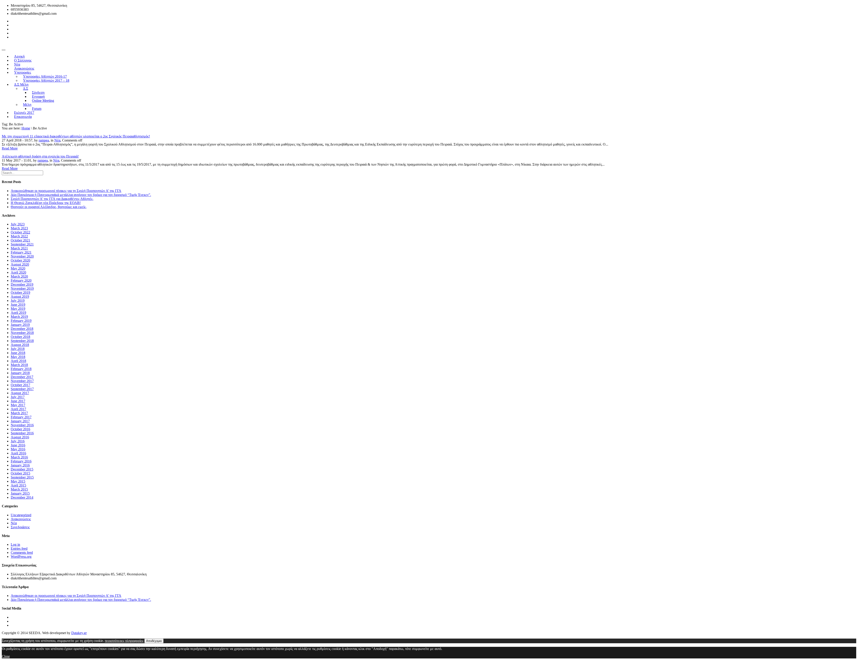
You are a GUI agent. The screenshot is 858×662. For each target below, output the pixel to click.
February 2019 (21, 321)
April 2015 (18, 485)
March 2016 (19, 457)
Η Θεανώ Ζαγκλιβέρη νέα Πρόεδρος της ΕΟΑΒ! (46, 203)
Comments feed (22, 552)
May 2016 (18, 449)
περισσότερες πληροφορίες (124, 641)
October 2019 (20, 292)
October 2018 (20, 337)
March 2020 (19, 276)
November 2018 (22, 333)
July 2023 (18, 224)
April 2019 (18, 312)
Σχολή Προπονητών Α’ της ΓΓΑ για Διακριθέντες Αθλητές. (52, 199)
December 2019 (22, 284)
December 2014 (22, 497)
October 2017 (20, 385)
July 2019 (18, 300)
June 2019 (18, 304)
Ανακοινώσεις (21, 519)
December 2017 (22, 377)
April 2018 (18, 361)
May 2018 (18, 357)
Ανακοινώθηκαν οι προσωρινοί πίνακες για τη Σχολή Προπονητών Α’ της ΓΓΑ (66, 191)
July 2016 (18, 441)
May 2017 (18, 405)
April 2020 (18, 272)
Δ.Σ (25, 88)
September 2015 (22, 477)
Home (25, 128)
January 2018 (20, 373)
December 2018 (22, 329)
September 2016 (22, 433)
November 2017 (22, 381)
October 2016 (20, 429)
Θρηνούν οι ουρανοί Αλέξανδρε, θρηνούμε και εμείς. (48, 207)
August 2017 (20, 393)
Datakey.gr (79, 633)
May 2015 (18, 481)
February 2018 (21, 369)
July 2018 (18, 349)
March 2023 (19, 228)
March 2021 (19, 248)
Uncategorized (21, 515)
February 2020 (21, 280)
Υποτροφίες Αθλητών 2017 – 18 (46, 80)
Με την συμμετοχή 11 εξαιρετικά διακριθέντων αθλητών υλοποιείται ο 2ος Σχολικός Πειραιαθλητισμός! (76, 136)
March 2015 (19, 489)
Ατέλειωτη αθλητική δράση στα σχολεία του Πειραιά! (40, 156)
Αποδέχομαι (154, 641)
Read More (10, 148)
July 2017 (18, 397)
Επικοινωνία (23, 117)
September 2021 (22, 244)
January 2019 (20, 325)
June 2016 (18, 445)
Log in (15, 544)
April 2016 (18, 453)
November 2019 (22, 288)
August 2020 (20, 264)
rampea (44, 140)
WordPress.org (21, 556)
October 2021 (20, 240)
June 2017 (18, 401)
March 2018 (19, 365)
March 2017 (19, 413)
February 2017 (21, 417)
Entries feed (19, 548)
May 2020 (18, 268)
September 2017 (22, 389)
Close (6, 656)
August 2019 (20, 296)
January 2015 (20, 493)
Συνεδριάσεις (20, 527)
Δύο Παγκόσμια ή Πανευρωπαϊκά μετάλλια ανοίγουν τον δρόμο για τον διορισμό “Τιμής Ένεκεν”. (81, 195)
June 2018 (18, 353)
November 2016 (22, 425)
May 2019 (18, 308)
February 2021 (21, 252)
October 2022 (20, 232)
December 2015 (22, 469)
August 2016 (20, 437)
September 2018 (22, 341)
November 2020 (22, 256)
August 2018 (20, 345)
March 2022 (19, 236)
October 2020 (20, 260)
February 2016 (21, 461)
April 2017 (18, 409)
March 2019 (19, 317)
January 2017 (20, 421)
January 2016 (20, 465)
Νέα (57, 140)
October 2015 (20, 473)
